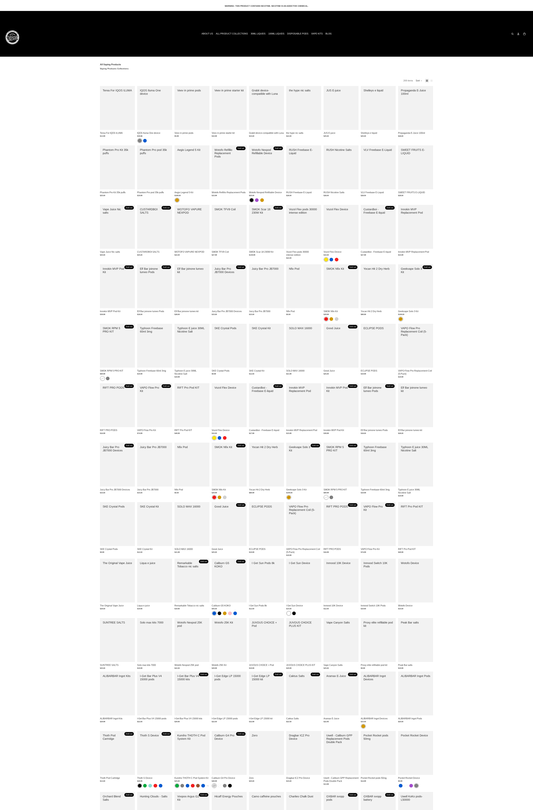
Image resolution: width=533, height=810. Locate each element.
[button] (419, 81)
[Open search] (512, 34)
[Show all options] (208, 786)
